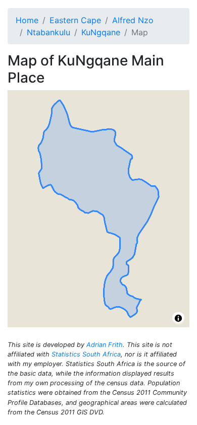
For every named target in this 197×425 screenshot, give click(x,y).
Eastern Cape (75, 20)
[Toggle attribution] (178, 318)
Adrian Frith (104, 344)
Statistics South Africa (86, 354)
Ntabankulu (48, 32)
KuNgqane (100, 32)
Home (27, 20)
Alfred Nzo (133, 20)
